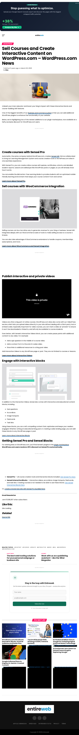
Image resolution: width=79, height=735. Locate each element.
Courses (26, 547)
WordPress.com (8, 549)
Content (18, 547)
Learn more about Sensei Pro (13, 181)
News (50, 547)
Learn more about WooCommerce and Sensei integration (25, 246)
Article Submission (20, 724)
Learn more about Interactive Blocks (16, 435)
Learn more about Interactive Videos (17, 355)
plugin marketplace (61, 445)
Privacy (56, 724)
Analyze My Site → (12, 27)
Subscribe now (39, 604)
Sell (54, 547)
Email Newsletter (9, 495)
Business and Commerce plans (39, 113)
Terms (64, 724)
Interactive (42, 547)
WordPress (62, 547)
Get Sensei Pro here (67, 477)
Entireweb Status (45, 724)
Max (6, 70)
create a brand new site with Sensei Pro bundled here (25, 489)
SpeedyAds (32, 724)
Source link (6, 517)
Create (33, 547)
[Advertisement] (39, 137)
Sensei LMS (55, 156)
